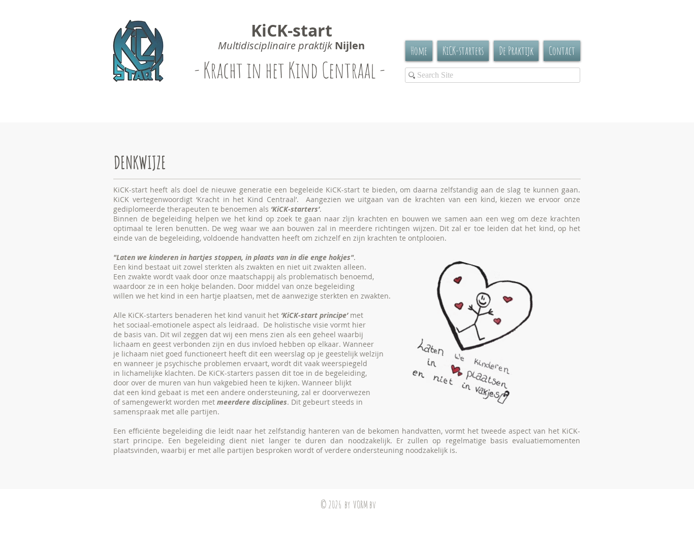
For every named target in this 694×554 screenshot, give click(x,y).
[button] (516, 51)
